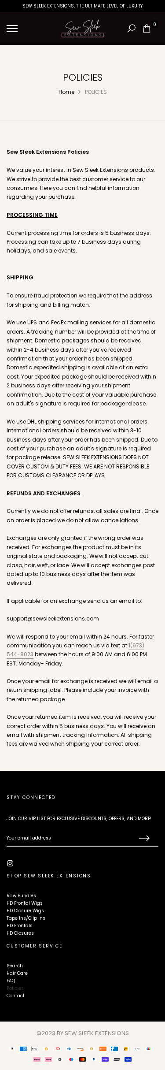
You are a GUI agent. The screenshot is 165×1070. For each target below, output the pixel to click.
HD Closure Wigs (25, 910)
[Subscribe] (143, 839)
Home (66, 92)
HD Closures (20, 933)
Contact (16, 995)
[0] (147, 28)
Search (15, 965)
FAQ (11, 980)
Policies (15, 988)
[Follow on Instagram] (10, 863)
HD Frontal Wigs (25, 903)
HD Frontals (20, 925)
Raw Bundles (21, 895)
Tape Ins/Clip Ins (26, 918)
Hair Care (17, 973)
